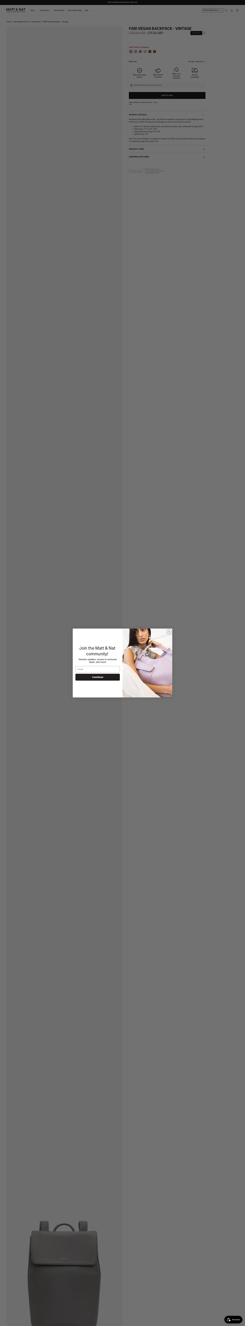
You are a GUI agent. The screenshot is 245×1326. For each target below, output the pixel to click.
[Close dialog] (169, 632)
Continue (97, 677)
